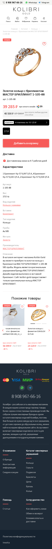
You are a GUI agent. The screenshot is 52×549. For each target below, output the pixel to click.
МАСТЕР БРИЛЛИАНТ (13, 248)
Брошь (29, 486)
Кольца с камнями (12, 205)
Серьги (29, 467)
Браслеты (31, 477)
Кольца (34, 29)
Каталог (24, 29)
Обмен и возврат (34, 513)
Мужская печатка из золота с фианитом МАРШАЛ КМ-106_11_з (12, 331)
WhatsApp (33, 2)
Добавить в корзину (26, 143)
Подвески (31, 472)
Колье (29, 491)
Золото (6, 239)
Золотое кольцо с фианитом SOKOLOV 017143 (36, 331)
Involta (6, 542)
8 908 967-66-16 (14, 2)
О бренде (7, 459)
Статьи (6, 508)
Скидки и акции (10, 472)
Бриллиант (8, 213)
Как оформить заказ (36, 508)
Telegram (45, 2)
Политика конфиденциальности (19, 536)
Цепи (28, 481)
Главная (14, 29)
